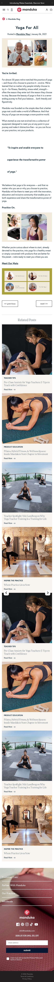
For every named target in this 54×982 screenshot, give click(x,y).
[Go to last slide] (6, 592)
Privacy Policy (27, 979)
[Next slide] (47, 592)
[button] (52, 3)
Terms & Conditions (27, 976)
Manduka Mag (14, 19)
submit (27, 950)
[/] (27, 10)
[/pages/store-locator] (12, 10)
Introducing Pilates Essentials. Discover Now (27, 3)
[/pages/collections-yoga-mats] (27, 293)
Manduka (30, 974)
